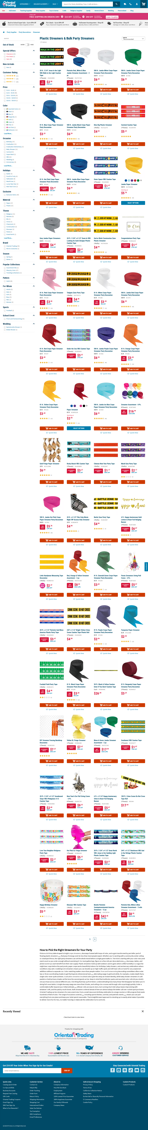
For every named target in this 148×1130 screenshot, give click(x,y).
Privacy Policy (88, 1085)
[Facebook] (112, 1070)
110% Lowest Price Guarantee (64, 1096)
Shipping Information (37, 1099)
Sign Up (67, 1070)
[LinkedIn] (118, 1070)
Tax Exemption (35, 1111)
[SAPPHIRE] (126, 180)
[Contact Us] (130, 4)
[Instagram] (143, 1070)
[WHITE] (77, 406)
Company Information (61, 1085)
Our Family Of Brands (61, 1102)
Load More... (8, 133)
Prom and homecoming (109, 971)
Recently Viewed (11, 1011)
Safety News (87, 1093)
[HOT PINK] (81, 406)
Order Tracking (35, 1091)
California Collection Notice (92, 1091)
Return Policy (34, 1096)
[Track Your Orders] (125, 4)
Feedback (146, 566)
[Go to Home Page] (4, 32)
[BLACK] (84, 406)
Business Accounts (9, 1091)
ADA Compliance (35, 1114)
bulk (64, 969)
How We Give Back (60, 1088)
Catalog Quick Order (10, 1085)
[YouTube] (137, 1070)
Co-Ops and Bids (8, 1088)
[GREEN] (138, 180)
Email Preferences (36, 1117)
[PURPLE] (132, 180)
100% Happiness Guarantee (63, 1099)
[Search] (116, 4)
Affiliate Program (59, 1093)
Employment (58, 1091)
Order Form (33, 1093)
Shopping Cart (35, 1102)
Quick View (52, 94)
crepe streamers (75, 953)
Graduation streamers (72, 976)
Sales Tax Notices (35, 1108)
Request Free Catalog (10, 1093)
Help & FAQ (33, 1088)
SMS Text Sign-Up (9, 1105)
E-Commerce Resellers (90, 1099)
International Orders (36, 1105)
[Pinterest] (125, 1070)
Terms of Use (87, 1088)
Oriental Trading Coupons (11, 1099)
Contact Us (33, 1085)
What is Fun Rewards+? (10, 1108)
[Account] (136, 4)
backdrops (48, 964)
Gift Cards (6, 1096)
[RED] (135, 180)
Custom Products (129, 1085)
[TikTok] (130, 1070)
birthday (49, 953)
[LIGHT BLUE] (129, 180)
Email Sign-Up (8, 1102)
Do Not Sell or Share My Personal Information (98, 1096)
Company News (59, 1105)
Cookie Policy (87, 1102)
